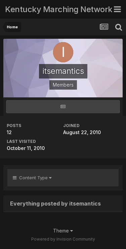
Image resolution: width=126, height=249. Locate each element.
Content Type (32, 177)
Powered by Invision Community (63, 239)
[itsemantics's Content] (63, 106)
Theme (61, 231)
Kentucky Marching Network (59, 9)
